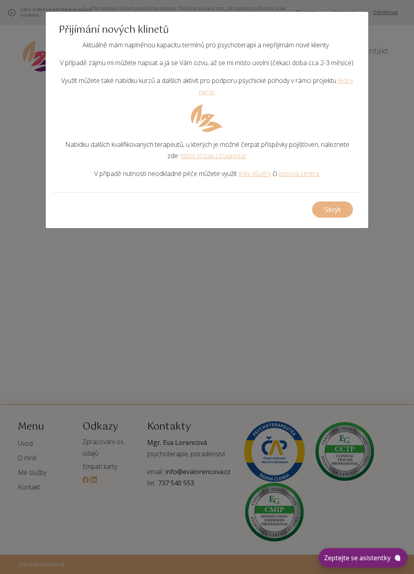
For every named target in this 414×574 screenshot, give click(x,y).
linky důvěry (255, 173)
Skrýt (332, 209)
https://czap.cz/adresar (214, 155)
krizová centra (299, 173)
